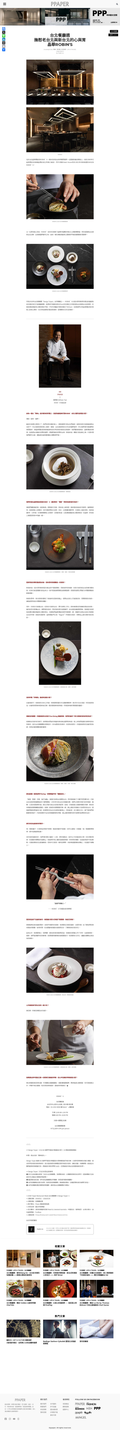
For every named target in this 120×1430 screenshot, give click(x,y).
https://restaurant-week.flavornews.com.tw (51, 1215)
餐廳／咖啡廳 (56, 49)
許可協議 (53, 1407)
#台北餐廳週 (114, 31)
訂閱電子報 (54, 1412)
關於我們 (43, 1404)
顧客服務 (66, 1407)
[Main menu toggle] (4, 4)
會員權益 (66, 1404)
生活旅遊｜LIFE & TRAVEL (68, 49)
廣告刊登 (53, 1415)
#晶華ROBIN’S (113, 35)
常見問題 (43, 1409)
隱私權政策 (54, 1409)
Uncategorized (48, 49)
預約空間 (43, 1412)
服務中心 (66, 1409)
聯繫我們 (43, 1407)
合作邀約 (53, 1404)
